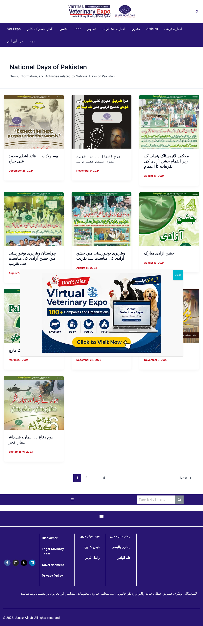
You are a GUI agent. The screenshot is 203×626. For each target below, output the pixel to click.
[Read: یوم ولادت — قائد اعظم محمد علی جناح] (34, 121)
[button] (197, 11)
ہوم (33, 41)
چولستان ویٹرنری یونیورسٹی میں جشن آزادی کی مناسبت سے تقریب (32, 258)
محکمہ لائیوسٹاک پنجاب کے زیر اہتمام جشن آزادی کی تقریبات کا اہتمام (166, 161)
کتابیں (63, 29)
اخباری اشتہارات (113, 29)
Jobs (77, 29)
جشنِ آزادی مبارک (159, 253)
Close (178, 274)
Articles (152, 29)
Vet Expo (14, 29)
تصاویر (91, 29)
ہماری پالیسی (121, 547)
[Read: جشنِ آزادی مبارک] (169, 219)
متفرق (135, 29)
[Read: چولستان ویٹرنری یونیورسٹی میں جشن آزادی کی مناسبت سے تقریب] (34, 219)
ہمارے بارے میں (120, 536)
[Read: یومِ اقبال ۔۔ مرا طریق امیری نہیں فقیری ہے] (101, 121)
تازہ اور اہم (15, 41)
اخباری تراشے (173, 29)
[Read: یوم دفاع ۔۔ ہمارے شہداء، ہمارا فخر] (34, 402)
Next (186, 478)
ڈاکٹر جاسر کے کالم (40, 29)
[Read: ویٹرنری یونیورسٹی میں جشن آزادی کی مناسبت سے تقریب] (101, 219)
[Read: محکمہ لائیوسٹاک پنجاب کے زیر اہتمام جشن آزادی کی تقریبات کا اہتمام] (169, 121)
